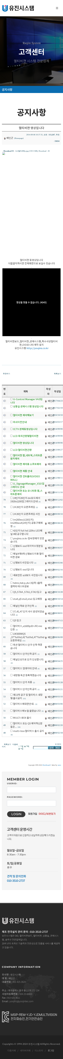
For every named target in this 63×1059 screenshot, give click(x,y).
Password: (15, 797)
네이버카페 (25, 1050)
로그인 (51, 1050)
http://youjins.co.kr (37, 348)
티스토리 (39, 1050)
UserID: (12, 783)
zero (59, 765)
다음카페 (11, 1050)
